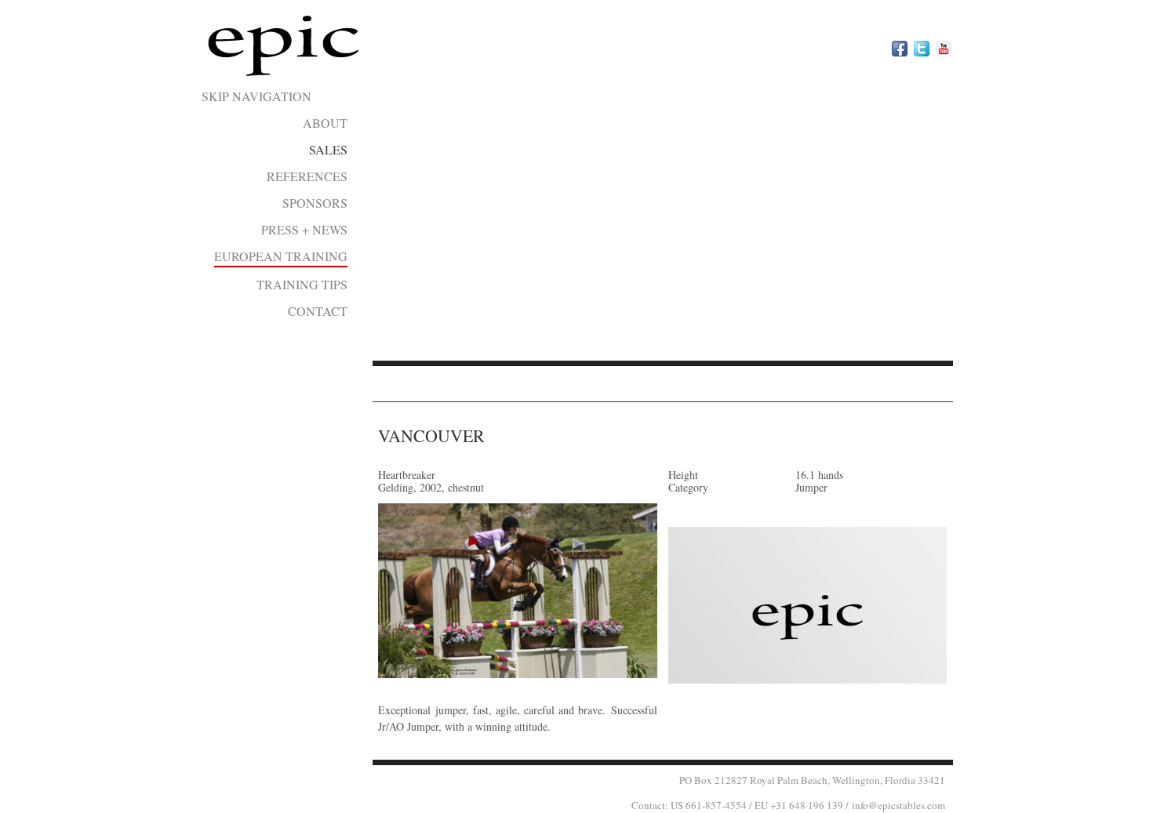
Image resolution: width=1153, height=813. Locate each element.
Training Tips (301, 284)
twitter (921, 48)
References (307, 176)
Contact (317, 311)
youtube (943, 48)
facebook (899, 48)
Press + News (304, 229)
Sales (328, 149)
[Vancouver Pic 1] (517, 590)
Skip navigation (256, 96)
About (325, 122)
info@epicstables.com (898, 805)
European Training (280, 256)
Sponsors (314, 202)
